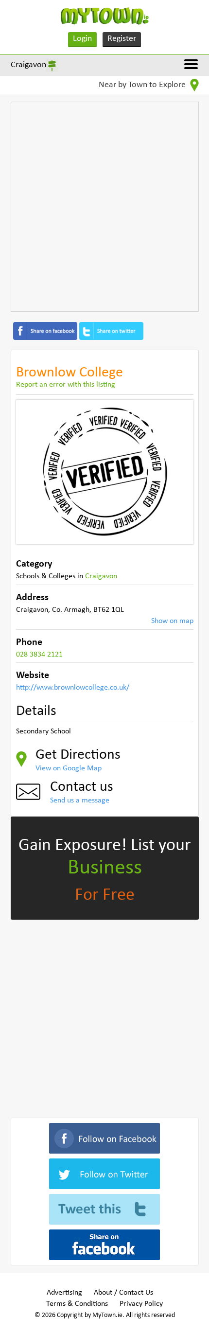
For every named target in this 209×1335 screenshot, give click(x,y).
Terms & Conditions (77, 1304)
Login (82, 38)
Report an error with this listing (65, 385)
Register (121, 38)
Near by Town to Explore (143, 84)
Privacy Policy (141, 1304)
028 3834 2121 (39, 655)
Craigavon (28, 65)
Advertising (64, 1293)
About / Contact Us (123, 1293)
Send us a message (79, 800)
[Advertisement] (104, 206)
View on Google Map (68, 768)
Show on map (172, 621)
